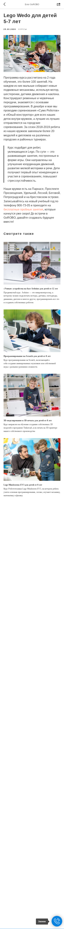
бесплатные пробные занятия (23, 209)
